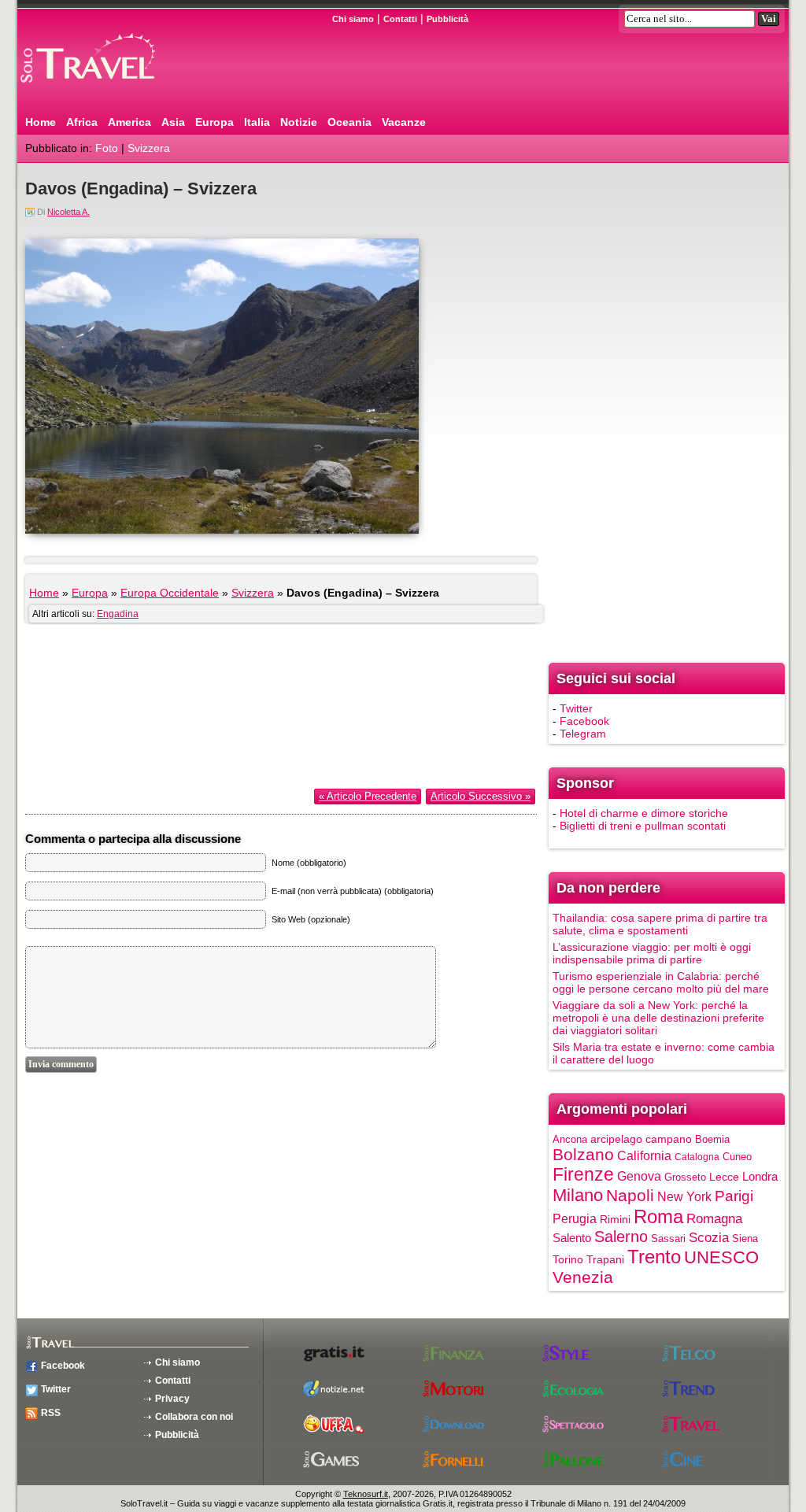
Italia (257, 122)
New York (684, 1196)
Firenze (583, 1174)
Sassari (668, 1238)
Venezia (583, 1277)
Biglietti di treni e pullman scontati (643, 825)
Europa (214, 122)
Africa (82, 122)
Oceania (349, 122)
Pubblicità (447, 19)
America (129, 122)
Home (40, 122)
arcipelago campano (641, 1139)
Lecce (724, 1177)
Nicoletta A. (68, 211)
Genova (639, 1176)
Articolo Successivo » (481, 796)
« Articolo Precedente (367, 796)
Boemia (712, 1139)
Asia (173, 122)
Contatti (400, 19)
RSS (51, 1412)
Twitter (576, 708)
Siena (745, 1238)
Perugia (575, 1218)
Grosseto (685, 1177)
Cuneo (737, 1157)
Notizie (298, 122)
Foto (106, 148)
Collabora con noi (194, 1416)
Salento (572, 1238)
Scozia (709, 1237)
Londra (760, 1176)
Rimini (615, 1219)
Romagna (714, 1218)
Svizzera (149, 148)
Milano (578, 1195)
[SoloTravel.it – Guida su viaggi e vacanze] (107, 89)
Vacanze (404, 122)
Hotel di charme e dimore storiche (644, 813)
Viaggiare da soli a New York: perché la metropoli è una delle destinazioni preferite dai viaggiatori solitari (658, 1018)
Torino (568, 1259)
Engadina (118, 613)
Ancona (570, 1139)
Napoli (630, 1195)
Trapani (605, 1259)
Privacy (172, 1398)
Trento (654, 1256)
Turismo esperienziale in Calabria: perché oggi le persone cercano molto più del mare (661, 982)
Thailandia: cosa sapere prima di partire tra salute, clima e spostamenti (660, 924)
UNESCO (721, 1257)
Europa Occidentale (169, 592)
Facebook (584, 721)
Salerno (621, 1236)
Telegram (583, 733)
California (644, 1155)
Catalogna (697, 1157)
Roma (658, 1216)
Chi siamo (353, 19)
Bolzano (583, 1154)
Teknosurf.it (365, 1494)
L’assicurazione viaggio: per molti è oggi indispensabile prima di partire (652, 953)
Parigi (734, 1196)
